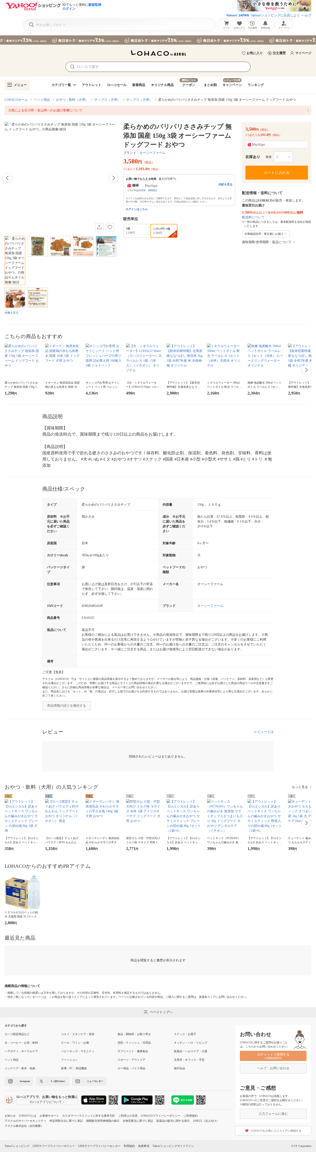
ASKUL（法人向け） (206, 1120)
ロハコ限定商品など (17, 1034)
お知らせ (10, 1115)
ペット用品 (42, 99)
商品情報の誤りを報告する (66, 705)
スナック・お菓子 (185, 1034)
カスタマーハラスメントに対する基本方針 (88, 1115)
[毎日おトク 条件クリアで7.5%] (158, 40)
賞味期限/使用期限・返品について (266, 242)
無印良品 (179, 1068)
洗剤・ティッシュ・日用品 (134, 1042)
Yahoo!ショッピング (17, 1146)
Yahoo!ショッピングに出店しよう (275, 15)
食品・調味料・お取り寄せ (134, 1034)
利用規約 (129, 1146)
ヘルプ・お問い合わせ (273, 1068)
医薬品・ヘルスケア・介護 (190, 1051)
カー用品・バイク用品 (131, 1068)
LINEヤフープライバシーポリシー (54, 1146)
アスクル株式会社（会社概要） (24, 1126)
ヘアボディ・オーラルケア (21, 1051)
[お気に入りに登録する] (110, 227)
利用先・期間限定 (148, 190)
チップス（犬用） (107, 99)
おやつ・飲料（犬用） (72, 99)
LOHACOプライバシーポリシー (160, 1115)
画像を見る (12, 312)
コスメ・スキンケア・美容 (77, 1034)
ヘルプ (306, 15)
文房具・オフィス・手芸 (189, 1059)
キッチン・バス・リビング (190, 1042)
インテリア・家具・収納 (20, 1068)
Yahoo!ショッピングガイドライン (173, 1146)
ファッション (69, 1059)
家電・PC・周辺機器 (74, 1068)
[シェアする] (99, 227)
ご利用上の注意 (128, 1115)
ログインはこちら (137, 209)
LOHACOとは (27, 1115)
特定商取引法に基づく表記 (66, 1120)
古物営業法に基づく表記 (138, 1120)
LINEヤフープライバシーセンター (99, 1146)
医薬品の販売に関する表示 (173, 1120)
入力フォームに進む (273, 1113)
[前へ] (7, 178)
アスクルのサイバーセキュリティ (25, 1120)
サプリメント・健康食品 (133, 1051)
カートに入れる (277, 172)
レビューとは (264, 731)
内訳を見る (225, 184)
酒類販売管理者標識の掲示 (102, 1120)
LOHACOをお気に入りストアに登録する (276, 1130)
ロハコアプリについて (46, 1102)
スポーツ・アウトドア (131, 1059)
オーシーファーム (152, 153)
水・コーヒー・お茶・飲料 (21, 1042)
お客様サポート (49, 1115)
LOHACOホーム (16, 99)
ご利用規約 (191, 1115)
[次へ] (113, 178)
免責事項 (143, 1146)
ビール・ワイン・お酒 (75, 1042)
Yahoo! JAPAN (237, 15)
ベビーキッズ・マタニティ (77, 1051)
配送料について (253, 217)
